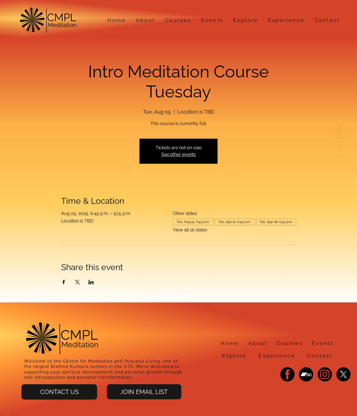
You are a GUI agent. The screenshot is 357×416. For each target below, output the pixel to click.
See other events (178, 154)
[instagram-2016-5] (325, 374)
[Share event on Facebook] (63, 282)
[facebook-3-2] (287, 374)
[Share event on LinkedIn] (91, 282)
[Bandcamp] (306, 374)
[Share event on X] (77, 282)
